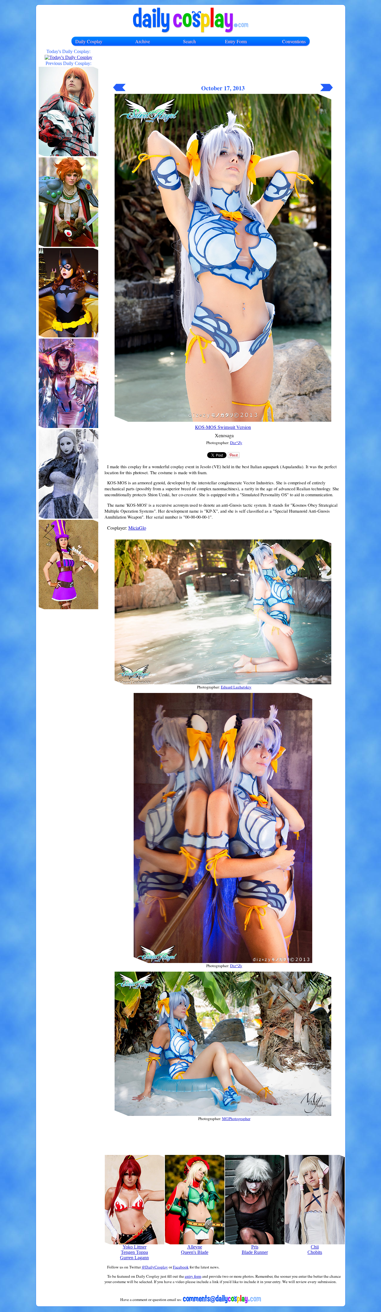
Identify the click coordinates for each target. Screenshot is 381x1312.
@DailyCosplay (155, 1267)
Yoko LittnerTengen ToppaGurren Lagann (134, 1252)
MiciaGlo (137, 528)
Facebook (181, 1267)
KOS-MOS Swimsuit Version (223, 427)
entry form (193, 1276)
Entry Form (236, 41)
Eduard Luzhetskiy (236, 687)
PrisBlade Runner (255, 1249)
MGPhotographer (236, 1118)
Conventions (294, 41)
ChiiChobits (314, 1249)
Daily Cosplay (88, 41)
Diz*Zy (236, 442)
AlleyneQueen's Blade (194, 1249)
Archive (142, 41)
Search (189, 41)
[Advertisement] (223, 67)
